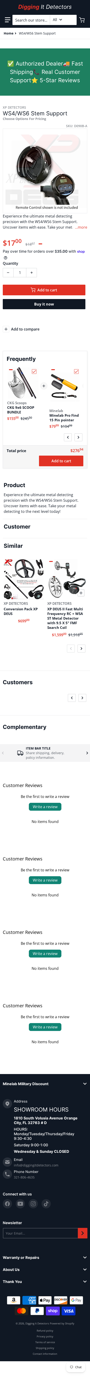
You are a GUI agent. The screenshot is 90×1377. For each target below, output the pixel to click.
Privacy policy (45, 1336)
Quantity (10, 263)
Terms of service (45, 1342)
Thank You (12, 1281)
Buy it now (44, 304)
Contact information (45, 1353)
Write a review (45, 806)
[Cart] (82, 20)
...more (81, 227)
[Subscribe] (82, 1233)
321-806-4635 (24, 1177)
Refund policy (45, 1330)
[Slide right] (78, 437)
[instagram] (33, 1203)
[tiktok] (46, 1203)
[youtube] (20, 1203)
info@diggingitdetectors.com (36, 1165)
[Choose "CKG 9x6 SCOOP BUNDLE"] (34, 371)
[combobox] (44, 20)
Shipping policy (45, 1348)
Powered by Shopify (62, 1323)
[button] (7, 20)
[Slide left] (68, 437)
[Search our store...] (71, 20)
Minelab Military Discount (25, 1083)
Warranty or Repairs (21, 1257)
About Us (11, 1269)
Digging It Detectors (37, 1323)
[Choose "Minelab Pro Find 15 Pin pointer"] (76, 371)
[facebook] (7, 1203)
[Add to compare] (37, 592)
